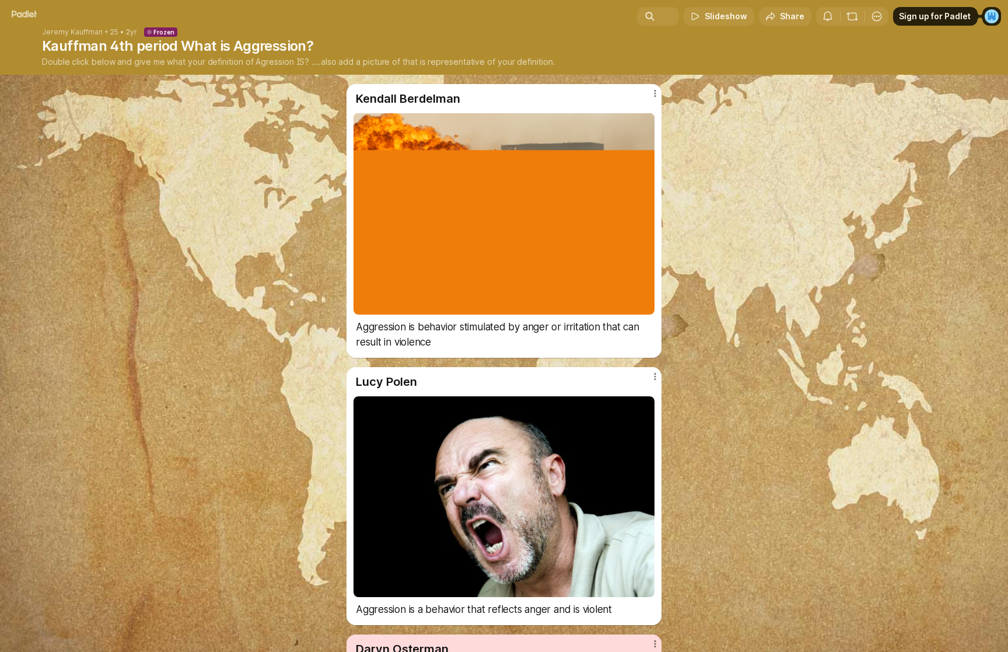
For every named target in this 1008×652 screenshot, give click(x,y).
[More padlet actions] (876, 16)
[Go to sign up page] (991, 16)
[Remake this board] (852, 16)
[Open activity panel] (827, 16)
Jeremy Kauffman (72, 32)
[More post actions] (655, 93)
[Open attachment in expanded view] (504, 214)
